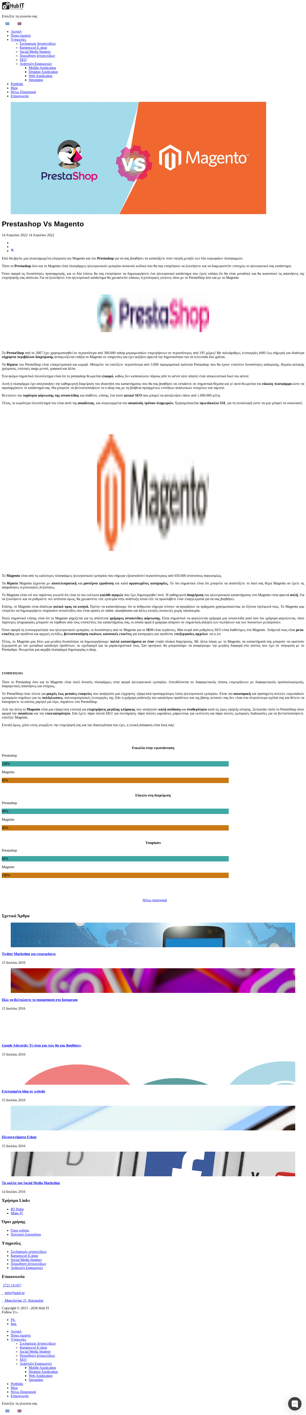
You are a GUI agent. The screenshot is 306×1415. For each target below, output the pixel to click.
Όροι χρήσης (20, 1230)
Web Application (40, 76)
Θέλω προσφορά (155, 900)
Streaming (36, 80)
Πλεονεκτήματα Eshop (19, 1137)
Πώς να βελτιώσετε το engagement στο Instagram (40, 1000)
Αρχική (16, 31)
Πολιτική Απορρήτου (26, 1234)
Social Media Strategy (35, 52)
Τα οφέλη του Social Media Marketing (31, 1183)
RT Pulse (17, 1209)
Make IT (17, 1213)
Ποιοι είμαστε (21, 35)
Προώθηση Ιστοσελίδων (37, 56)
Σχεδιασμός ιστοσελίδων (29, 1252)
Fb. (13, 1320)
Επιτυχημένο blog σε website (23, 1091)
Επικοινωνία (19, 96)
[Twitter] (12, 251)
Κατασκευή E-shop (33, 47)
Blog (14, 88)
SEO (23, 60)
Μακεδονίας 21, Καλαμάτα (23, 1300)
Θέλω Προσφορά (23, 92)
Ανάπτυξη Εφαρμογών (36, 64)
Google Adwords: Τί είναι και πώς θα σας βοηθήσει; (42, 1045)
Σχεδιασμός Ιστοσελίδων (38, 43)
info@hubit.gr (15, 1293)
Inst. (14, 1324)
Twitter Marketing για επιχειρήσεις (29, 954)
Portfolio (17, 84)
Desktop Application (43, 72)
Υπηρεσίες (18, 39)
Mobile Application (42, 68)
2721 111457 (12, 1285)
